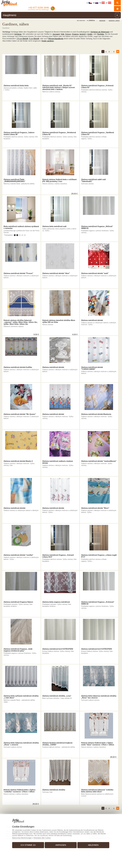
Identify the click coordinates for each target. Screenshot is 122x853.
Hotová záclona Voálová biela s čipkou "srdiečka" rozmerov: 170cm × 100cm (19, 791)
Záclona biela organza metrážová (56, 602)
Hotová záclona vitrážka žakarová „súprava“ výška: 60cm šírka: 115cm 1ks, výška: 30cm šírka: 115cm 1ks (21, 322)
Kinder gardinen (48, 41)
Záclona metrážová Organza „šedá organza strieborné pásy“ (18, 650)
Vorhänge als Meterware (99, 32)
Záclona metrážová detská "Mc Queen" (20, 414)
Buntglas (100, 34)
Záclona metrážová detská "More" (95, 508)
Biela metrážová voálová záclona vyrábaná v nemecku (21, 227)
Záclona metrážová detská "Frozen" (18, 273)
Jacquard (56, 34)
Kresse (68, 34)
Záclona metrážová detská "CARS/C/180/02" (92, 368)
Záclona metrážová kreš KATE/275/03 (96, 649)
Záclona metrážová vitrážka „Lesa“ (56, 696)
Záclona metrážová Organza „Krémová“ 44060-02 (97, 603)
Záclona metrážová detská (92, 320)
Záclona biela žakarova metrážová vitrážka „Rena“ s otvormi (21, 744)
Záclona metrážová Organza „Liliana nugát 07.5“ (99, 556)
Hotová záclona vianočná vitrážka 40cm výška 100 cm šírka (58, 321)
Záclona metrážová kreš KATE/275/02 (57, 649)
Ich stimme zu (28, 845)
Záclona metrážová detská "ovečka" (18, 555)
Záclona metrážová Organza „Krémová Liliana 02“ (97, 86)
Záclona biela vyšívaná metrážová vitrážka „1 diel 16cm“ (21, 697)
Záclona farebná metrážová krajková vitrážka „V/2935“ (57, 744)
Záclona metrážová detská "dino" (56, 273)
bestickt (83, 34)
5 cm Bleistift (34, 39)
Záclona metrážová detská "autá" (95, 273)
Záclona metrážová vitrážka (53, 790)
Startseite (102, 20)
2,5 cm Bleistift (22, 39)
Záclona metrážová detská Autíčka (18, 367)
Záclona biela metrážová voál (54, 226)
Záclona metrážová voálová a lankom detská (57, 462)
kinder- (90, 34)
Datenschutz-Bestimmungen (22, 838)
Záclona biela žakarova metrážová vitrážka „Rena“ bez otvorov (98, 697)
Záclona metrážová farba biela (16, 86)
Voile (62, 34)
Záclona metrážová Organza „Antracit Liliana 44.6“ (58, 556)
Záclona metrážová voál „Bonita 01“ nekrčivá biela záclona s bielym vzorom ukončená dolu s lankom (58, 87)
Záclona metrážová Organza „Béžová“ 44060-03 (97, 227)
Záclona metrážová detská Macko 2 (18, 461)
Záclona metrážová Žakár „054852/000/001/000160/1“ (14, 180)
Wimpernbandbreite (55, 39)
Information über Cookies (42, 838)
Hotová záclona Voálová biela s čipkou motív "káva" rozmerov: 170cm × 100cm (97, 744)
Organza (75, 34)
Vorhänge (18, 34)
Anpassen (60, 845)
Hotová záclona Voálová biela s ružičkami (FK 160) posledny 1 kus (59, 180)
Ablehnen (93, 845)
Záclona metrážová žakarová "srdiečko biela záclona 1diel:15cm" (97, 791)
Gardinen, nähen (114, 20)
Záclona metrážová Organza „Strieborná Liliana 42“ (59, 133)
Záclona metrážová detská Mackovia (96, 414)
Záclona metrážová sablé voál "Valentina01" (93, 180)
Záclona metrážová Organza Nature (18, 602)
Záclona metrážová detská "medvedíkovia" (98, 461)
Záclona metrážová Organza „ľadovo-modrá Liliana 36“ (19, 133)
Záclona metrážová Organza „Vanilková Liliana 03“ (97, 133)
